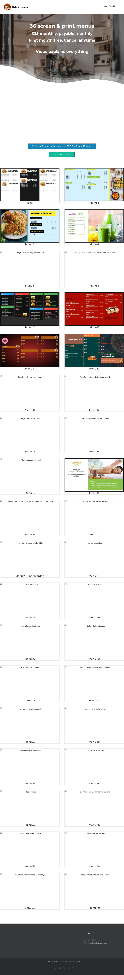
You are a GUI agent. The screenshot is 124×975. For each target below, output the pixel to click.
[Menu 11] (29, 392)
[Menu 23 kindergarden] (29, 558)
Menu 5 (30, 285)
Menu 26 (94, 617)
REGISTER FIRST (62, 154)
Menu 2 (94, 202)
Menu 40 (94, 907)
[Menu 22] (94, 516)
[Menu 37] (29, 848)
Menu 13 (30, 451)
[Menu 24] (94, 558)
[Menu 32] (29, 723)
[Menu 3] (29, 226)
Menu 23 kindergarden (30, 576)
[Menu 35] (29, 806)
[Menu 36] (94, 807)
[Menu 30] (94, 723)
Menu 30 (94, 741)
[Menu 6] (94, 267)
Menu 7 (30, 327)
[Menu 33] (29, 765)
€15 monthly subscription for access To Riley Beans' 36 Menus (62, 146)
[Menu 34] (94, 765)
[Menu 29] (29, 682)
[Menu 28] (94, 640)
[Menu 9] (29, 350)
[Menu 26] (94, 599)
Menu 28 (94, 658)
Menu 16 (94, 493)
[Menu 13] (29, 433)
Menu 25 (29, 617)
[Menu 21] (29, 516)
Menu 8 (94, 327)
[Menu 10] (94, 350)
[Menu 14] (94, 433)
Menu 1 (29, 202)
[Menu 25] (29, 599)
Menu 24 (94, 576)
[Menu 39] (29, 889)
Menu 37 (29, 866)
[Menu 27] (29, 640)
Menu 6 (94, 285)
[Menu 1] (29, 184)
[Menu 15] (29, 475)
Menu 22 (94, 534)
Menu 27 (29, 658)
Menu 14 (94, 451)
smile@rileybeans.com (98, 943)
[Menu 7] (29, 309)
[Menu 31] (94, 682)
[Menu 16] (94, 475)
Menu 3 (30, 244)
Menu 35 (29, 824)
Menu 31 (94, 700)
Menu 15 (30, 493)
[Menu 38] (94, 848)
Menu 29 (29, 700)
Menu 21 (30, 534)
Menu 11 (30, 410)
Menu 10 (94, 368)
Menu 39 (29, 907)
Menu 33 (29, 783)
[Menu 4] (94, 226)
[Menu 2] (94, 184)
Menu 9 (30, 368)
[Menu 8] (94, 309)
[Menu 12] (94, 392)
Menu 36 (94, 825)
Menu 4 (94, 244)
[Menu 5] (29, 267)
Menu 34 (94, 783)
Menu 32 (29, 741)
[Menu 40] (94, 889)
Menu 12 (94, 410)
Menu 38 (94, 866)
